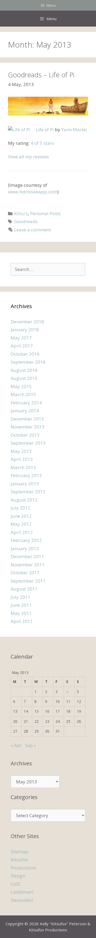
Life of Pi (45, 129)
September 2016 (28, 362)
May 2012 (21, 524)
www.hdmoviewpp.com (32, 192)
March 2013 (23, 467)
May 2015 (21, 386)
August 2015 (24, 378)
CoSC (16, 884)
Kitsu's (21, 213)
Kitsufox (19, 859)
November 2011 (28, 565)
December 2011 (27, 556)
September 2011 (28, 581)
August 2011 (24, 589)
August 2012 (24, 500)
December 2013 (27, 419)
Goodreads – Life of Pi (41, 74)
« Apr (16, 745)
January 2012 (25, 548)
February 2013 (26, 475)
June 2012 (21, 516)
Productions (23, 868)
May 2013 (21, 451)
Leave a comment (32, 230)
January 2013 (25, 484)
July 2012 (20, 508)
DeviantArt (22, 900)
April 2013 (22, 459)
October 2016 (25, 354)
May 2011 (21, 613)
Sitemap (19, 851)
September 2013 (28, 443)
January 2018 (25, 329)
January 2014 (25, 411)
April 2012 (22, 532)
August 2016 (24, 370)
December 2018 (27, 322)
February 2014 (26, 403)
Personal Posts (45, 213)
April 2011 (22, 621)
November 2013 (28, 427)
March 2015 (23, 394)
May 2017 (21, 338)
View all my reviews (28, 157)
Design (18, 876)
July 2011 (20, 597)
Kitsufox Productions (48, 929)
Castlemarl (22, 892)
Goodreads (26, 221)
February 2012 (26, 540)
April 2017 (22, 346)
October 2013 (25, 435)
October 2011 (25, 573)
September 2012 (28, 492)
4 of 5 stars (42, 143)
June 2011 (21, 605)
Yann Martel (74, 129)
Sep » (30, 745)
